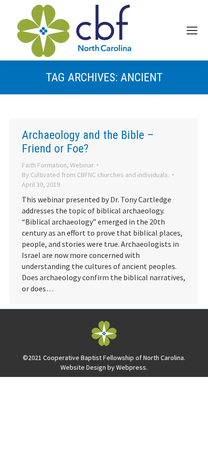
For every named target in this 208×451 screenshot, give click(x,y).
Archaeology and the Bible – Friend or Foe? (88, 141)
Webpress (131, 367)
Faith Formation (44, 165)
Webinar (82, 165)
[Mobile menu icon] (192, 30)
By (95, 174)
